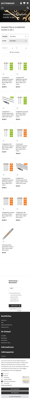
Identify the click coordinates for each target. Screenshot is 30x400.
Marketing (6, 377)
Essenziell (6, 374)
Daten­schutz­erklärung (6, 325)
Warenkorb (4, 343)
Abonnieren (14, 306)
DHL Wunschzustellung (9, 381)
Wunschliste (3, 74)
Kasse (9, 343)
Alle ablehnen (15, 393)
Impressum (3, 320)
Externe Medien (8, 379)
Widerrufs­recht (5, 327)
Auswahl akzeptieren (15, 396)
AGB (2, 323)
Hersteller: (5, 36)
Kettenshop (7, 3)
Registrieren (4, 338)
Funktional (6, 383)
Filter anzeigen (15, 52)
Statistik (6, 375)
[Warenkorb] (28, 3)
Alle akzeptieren (15, 389)
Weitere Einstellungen (6, 385)
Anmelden (3, 336)
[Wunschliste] (24, 3)
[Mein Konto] (21, 3)
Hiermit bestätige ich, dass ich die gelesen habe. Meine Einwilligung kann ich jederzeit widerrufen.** (15, 297)
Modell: (4, 41)
